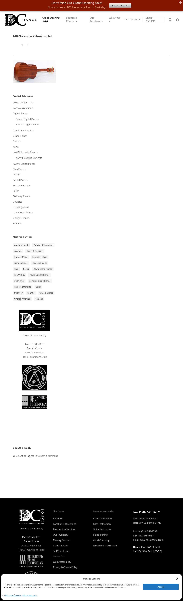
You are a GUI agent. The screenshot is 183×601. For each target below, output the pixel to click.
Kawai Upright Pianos (39, 275)
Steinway (18, 292)
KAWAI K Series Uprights (29, 157)
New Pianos (19, 169)
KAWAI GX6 (19, 275)
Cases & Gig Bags (34, 251)
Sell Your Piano (61, 551)
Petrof (16, 174)
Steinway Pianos (21, 196)
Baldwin (18, 251)
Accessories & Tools (23, 102)
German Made (21, 263)
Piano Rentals (60, 545)
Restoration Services (64, 529)
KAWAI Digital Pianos (24, 163)
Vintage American (22, 298)
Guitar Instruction (102, 529)
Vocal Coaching (101, 540)
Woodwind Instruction (105, 545)
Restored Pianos (21, 185)
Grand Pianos (20, 135)
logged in (32, 455)
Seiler (16, 190)
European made (39, 257)
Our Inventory (60, 534)
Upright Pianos (21, 218)
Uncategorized (21, 207)
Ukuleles (17, 201)
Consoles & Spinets (23, 108)
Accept (161, 587)
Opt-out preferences (12, 595)
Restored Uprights (22, 286)
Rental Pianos (20, 180)
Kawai (16, 146)
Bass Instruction (102, 524)
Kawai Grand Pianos (43, 269)
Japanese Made (39, 263)
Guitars (17, 141)
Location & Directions (64, 524)
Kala (16, 269)
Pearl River (19, 280)
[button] (177, 578)
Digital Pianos (20, 113)
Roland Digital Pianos (27, 119)
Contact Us (59, 556)
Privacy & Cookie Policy (65, 567)
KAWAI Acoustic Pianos (25, 152)
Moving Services (61, 540)
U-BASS (31, 292)
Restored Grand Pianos (39, 280)
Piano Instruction (102, 518)
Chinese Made (20, 257)
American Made (21, 245)
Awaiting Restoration (43, 245)
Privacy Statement (29, 595)
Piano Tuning (100, 534)
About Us (58, 518)
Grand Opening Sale (23, 130)
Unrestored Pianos (23, 212)
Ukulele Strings (46, 292)
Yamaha (17, 223)
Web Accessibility (62, 561)
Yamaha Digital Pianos (28, 124)
